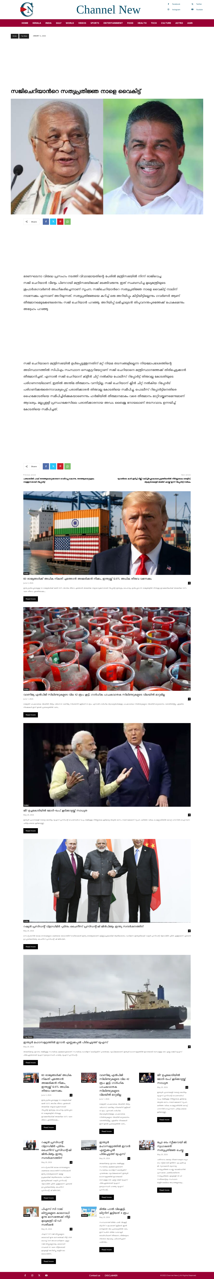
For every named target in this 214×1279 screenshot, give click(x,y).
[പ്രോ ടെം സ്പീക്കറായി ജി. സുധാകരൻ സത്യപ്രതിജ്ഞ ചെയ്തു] (147, 1145)
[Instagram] (168, 10)
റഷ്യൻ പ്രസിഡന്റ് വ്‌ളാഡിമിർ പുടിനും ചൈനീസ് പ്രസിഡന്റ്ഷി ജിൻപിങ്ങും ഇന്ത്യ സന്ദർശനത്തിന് (83, 926)
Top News (24, 36)
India (26, 573)
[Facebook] (168, 4)
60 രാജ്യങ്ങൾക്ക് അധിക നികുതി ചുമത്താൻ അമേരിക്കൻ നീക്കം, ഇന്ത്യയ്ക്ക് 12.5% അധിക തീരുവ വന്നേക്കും (87, 579)
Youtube (199, 9)
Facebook (176, 4)
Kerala (15, 36)
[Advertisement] (107, 64)
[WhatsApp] (67, 222)
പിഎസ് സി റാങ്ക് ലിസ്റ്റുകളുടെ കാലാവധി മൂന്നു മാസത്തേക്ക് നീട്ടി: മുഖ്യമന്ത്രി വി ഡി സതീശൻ (55, 1217)
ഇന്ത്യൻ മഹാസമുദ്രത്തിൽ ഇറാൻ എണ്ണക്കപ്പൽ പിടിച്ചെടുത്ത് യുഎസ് (65, 1042)
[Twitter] (192, 4)
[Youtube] (192, 10)
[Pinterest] (60, 222)
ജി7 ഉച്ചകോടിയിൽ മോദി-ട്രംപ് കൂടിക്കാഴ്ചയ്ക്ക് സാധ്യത (55, 810)
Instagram (176, 9)
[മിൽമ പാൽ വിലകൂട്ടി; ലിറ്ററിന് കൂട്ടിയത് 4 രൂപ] (89, 1212)
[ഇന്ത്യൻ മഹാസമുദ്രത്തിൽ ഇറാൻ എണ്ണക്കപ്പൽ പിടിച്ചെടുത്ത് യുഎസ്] (107, 997)
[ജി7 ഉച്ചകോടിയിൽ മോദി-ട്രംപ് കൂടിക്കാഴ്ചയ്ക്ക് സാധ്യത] (107, 765)
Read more (31, 599)
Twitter (199, 4)
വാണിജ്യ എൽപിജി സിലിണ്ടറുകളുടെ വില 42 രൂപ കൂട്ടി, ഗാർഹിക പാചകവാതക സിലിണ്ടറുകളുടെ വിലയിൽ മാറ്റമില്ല (94, 694)
